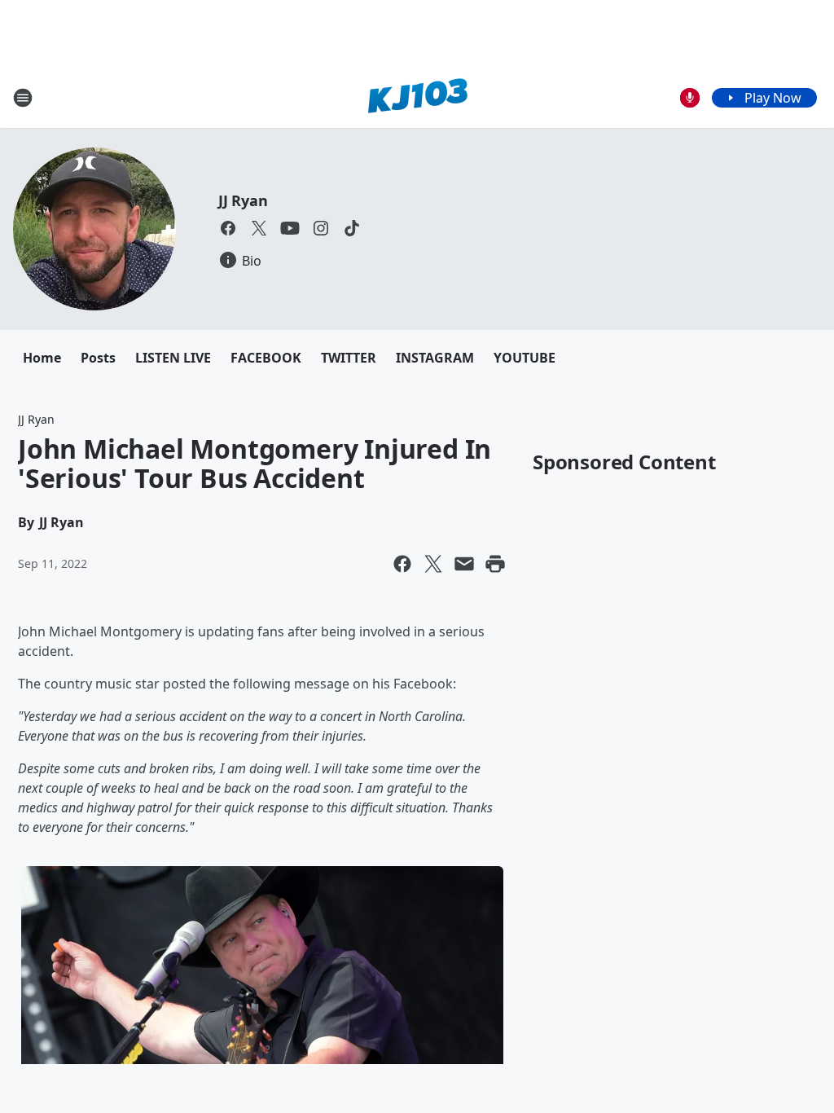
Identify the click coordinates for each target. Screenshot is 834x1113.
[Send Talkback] (690, 98)
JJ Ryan (243, 200)
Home (42, 358)
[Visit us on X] (259, 228)
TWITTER (348, 358)
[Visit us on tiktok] (352, 228)
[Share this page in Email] (464, 563)
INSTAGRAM (435, 358)
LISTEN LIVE (173, 358)
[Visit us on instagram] (321, 228)
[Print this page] (495, 563)
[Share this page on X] (433, 563)
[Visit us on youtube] (290, 228)
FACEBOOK (265, 358)
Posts (98, 358)
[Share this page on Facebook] (402, 563)
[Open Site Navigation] (23, 98)
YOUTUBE (524, 358)
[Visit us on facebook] (228, 228)
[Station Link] (417, 97)
